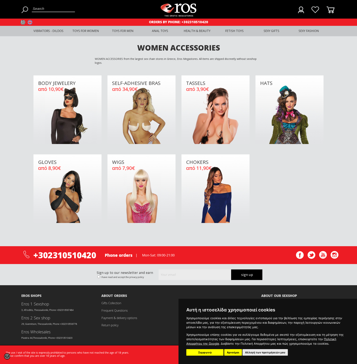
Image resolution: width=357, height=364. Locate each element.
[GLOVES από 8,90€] (68, 151)
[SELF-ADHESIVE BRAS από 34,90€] (142, 72)
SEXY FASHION (309, 31)
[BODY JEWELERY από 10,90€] (68, 72)
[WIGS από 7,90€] (142, 151)
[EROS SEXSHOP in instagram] (334, 257)
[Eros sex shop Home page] (178, 15)
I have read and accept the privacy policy (122, 277)
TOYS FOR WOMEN (85, 31)
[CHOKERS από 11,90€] (216, 151)
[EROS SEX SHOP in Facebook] (300, 258)
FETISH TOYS (234, 31)
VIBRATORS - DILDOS (48, 31)
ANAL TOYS (160, 31)
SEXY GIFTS (271, 31)
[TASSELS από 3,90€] (216, 72)
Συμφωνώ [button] (205, 352)
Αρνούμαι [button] (233, 352)
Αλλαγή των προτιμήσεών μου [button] (265, 352)
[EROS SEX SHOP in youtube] (323, 257)
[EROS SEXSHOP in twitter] (311, 258)
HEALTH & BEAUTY (197, 31)
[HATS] (289, 72)
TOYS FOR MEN (123, 31)
